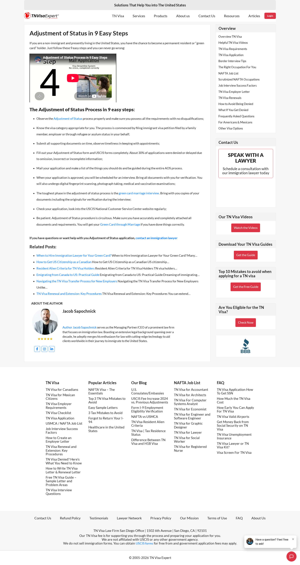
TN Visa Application (230, 55)
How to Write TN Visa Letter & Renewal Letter (63, 470)
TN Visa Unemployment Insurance (234, 436)
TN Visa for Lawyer (188, 432)
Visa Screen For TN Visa (234, 452)
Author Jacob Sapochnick (79, 327)
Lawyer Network (129, 518)
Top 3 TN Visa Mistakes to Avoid (107, 400)
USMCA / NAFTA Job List (64, 423)
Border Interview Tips (232, 61)
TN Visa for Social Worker (187, 439)
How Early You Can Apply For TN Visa (235, 409)
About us (183, 16)
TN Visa (118, 16)
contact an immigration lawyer (156, 238)
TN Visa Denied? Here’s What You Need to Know (64, 461)
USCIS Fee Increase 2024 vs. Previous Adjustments (149, 400)
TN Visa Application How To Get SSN (235, 391)
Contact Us (206, 16)
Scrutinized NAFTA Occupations (239, 79)
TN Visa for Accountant (191, 389)
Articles (254, 16)
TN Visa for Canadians (62, 389)
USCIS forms (144, 543)
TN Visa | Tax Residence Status (148, 432)
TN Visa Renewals (229, 98)
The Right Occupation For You (237, 67)
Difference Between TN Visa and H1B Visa (148, 441)
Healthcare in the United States (106, 429)
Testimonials (98, 518)
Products (160, 16)
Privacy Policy (160, 518)
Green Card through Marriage (120, 224)
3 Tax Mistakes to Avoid (105, 413)
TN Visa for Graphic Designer (188, 425)
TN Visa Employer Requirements (59, 405)
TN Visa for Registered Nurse (190, 448)
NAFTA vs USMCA (144, 417)
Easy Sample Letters (103, 408)
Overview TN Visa (230, 36)
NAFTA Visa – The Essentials (101, 391)
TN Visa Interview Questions (59, 492)
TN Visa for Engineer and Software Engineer (192, 416)
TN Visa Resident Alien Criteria (147, 423)
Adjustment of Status (67, 118)
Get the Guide (245, 255)
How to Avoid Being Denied (235, 104)
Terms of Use (217, 518)
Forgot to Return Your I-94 (106, 420)
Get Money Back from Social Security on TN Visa (233, 425)
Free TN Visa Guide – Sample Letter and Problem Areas (61, 481)
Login (270, 15)
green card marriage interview (139, 193)
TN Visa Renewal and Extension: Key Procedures (61, 450)
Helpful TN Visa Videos (233, 42)
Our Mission (189, 518)
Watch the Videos (246, 228)
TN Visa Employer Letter (234, 92)
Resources (232, 16)
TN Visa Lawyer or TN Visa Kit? (233, 445)
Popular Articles (102, 382)
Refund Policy (70, 518)
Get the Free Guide (245, 287)
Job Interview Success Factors (237, 85)
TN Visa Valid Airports (233, 417)
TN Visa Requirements (232, 49)
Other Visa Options (230, 128)
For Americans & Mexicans (235, 122)
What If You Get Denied (233, 110)
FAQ (220, 382)
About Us (258, 518)
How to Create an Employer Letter (59, 439)
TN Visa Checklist (58, 413)
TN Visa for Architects (190, 395)
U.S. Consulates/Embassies (147, 391)
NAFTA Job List (228, 73)
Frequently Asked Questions (236, 116)
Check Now (245, 322)
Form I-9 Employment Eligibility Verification (147, 409)
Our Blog (139, 382)
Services (139, 16)
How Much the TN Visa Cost (233, 400)
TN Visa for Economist (190, 409)
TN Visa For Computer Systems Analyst (190, 402)
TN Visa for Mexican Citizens (60, 396)
